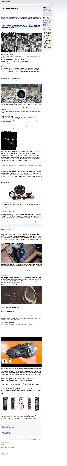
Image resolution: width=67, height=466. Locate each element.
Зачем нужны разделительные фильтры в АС (16, 282)
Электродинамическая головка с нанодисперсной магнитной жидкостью (11, 434)
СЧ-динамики (4, 225)
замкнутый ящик (22, 65)
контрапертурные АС (22, 371)
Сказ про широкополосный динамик (6, 433)
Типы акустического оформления (32, 80)
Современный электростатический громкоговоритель (8, 428)
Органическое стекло (4, 122)
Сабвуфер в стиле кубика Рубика (23, 391)
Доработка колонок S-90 (46, 22)
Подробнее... (48, 34)
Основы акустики (5, 1)
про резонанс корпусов (26, 270)
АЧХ (37, 233)
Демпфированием (3, 171)
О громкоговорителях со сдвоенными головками (8, 425)
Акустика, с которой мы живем (5, 426)
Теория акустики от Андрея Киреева (7, 63)
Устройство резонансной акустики (6, 432)
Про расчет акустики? (47, 10)
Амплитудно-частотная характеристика (34, 439)
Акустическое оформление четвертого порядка (8, 427)
